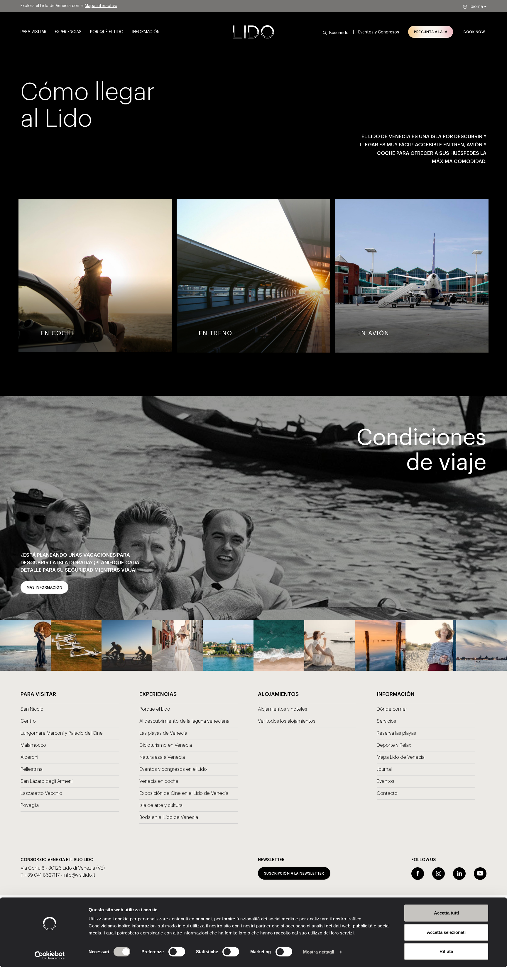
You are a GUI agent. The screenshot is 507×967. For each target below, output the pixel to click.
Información (146, 32)
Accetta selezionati (446, 932)
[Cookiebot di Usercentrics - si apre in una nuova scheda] (49, 955)
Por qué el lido (107, 32)
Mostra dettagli (318, 951)
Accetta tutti (446, 912)
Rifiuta (446, 951)
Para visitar (33, 32)
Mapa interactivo (101, 6)
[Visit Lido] (253, 31)
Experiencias (68, 32)
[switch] (170, 951)
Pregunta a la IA (430, 32)
